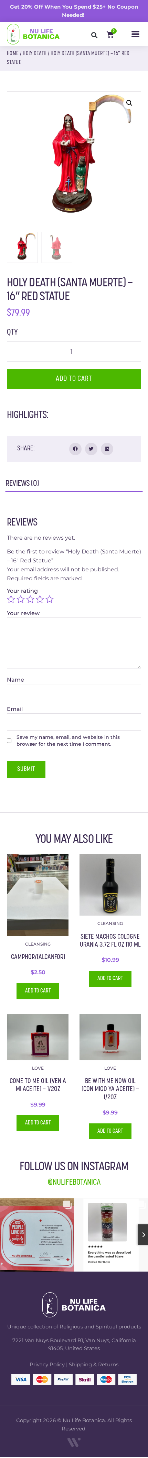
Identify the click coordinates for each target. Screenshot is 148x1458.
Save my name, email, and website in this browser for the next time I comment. (68, 740)
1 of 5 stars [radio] (11, 599)
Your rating (23, 591)
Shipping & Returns (93, 1364)
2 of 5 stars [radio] (21, 599)
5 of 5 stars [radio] (49, 599)
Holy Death (34, 54)
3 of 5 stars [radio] (30, 599)
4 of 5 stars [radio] (40, 599)
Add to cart (74, 379)
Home (13, 54)
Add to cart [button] (38, 991)
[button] (135, 34)
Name (16, 680)
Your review (24, 613)
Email (15, 709)
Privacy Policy (47, 1364)
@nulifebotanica (74, 1183)
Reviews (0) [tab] (22, 486)
